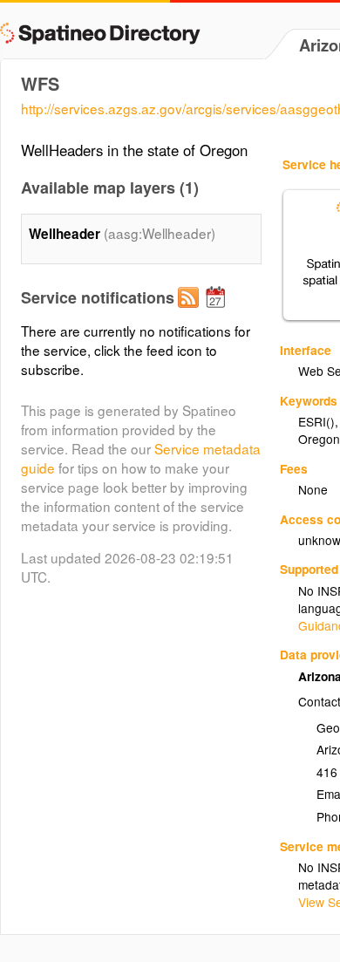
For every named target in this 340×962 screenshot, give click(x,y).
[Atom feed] (191, 311)
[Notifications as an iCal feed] (218, 311)
